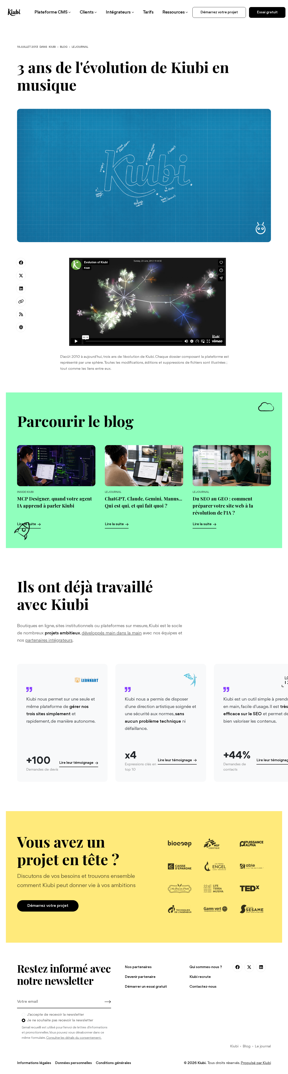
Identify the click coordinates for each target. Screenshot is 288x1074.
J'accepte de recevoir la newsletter (55, 1015)
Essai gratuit (267, 12)
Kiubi (52, 47)
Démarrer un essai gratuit (146, 987)
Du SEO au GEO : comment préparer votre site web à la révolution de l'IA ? (223, 505)
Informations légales (34, 1063)
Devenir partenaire (140, 977)
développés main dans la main (112, 633)
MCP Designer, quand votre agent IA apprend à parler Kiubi (54, 502)
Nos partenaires (138, 967)
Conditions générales (113, 1063)
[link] (148, 12)
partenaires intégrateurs (48, 640)
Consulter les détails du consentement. (73, 1038)
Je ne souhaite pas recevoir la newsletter (60, 1020)
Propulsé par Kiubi (256, 1063)
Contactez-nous (202, 987)
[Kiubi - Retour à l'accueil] (14, 12)
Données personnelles (73, 1063)
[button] (52, 12)
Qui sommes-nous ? (205, 967)
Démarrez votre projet (219, 12)
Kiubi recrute (200, 977)
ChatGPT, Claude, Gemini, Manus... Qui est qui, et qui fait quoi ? (143, 502)
